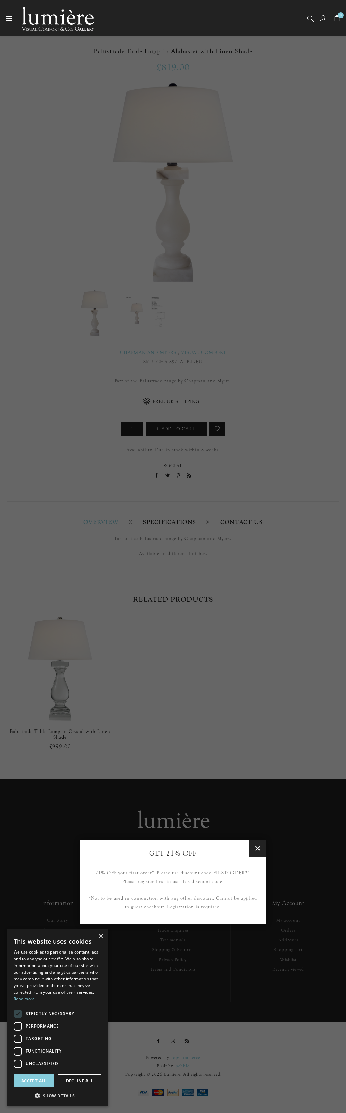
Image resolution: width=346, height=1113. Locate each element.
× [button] (100, 936)
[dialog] (57, 1017)
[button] (57, 1095)
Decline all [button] (79, 1081)
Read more (24, 999)
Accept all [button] (34, 1081)
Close (257, 848)
